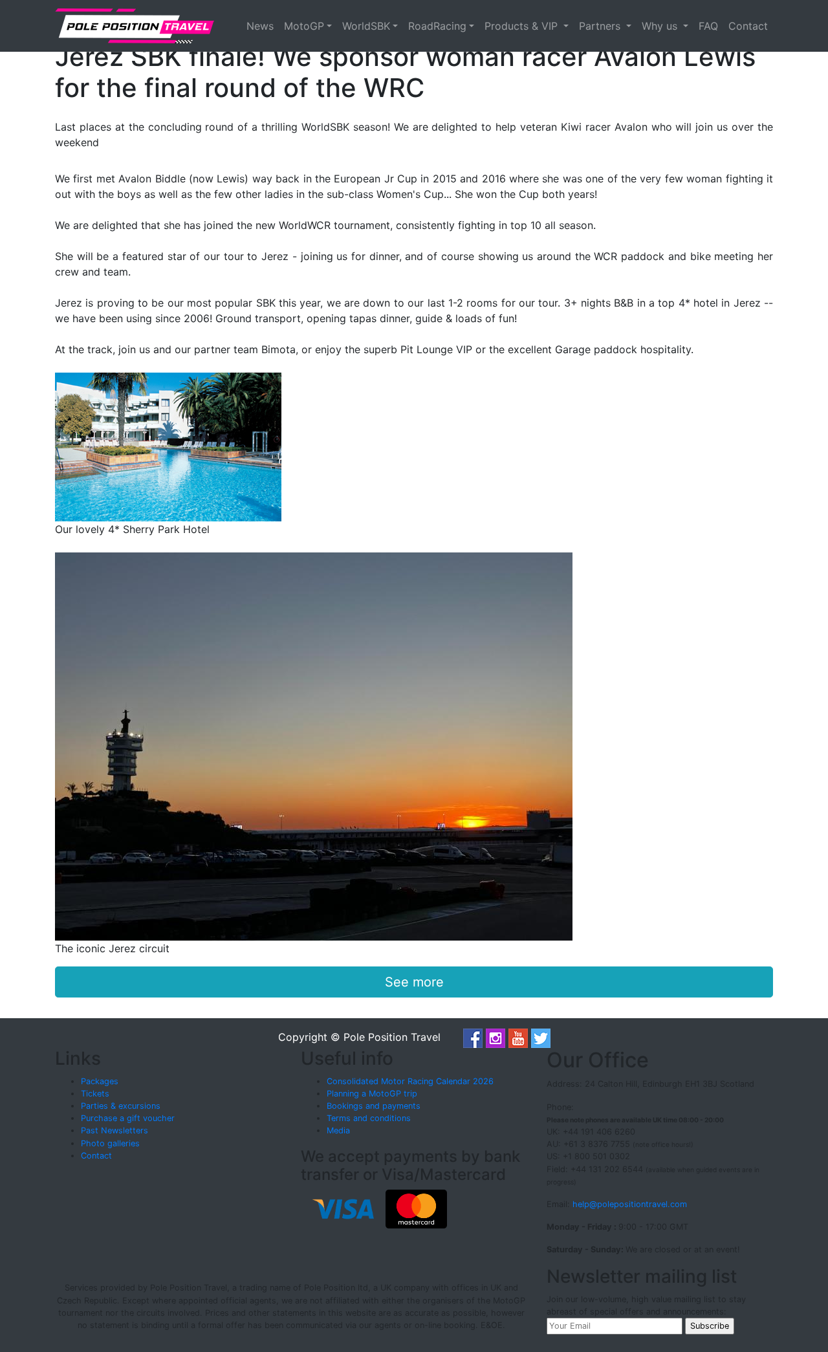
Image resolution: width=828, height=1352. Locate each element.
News (260, 25)
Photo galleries (110, 1143)
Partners (601, 25)
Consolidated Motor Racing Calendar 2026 (410, 1081)
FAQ (708, 25)
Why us (661, 25)
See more (414, 982)
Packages (99, 1081)
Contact (748, 25)
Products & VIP (523, 25)
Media (338, 1130)
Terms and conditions (369, 1118)
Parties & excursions (120, 1106)
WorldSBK (366, 25)
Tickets (95, 1093)
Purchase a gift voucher (128, 1118)
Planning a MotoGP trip (372, 1093)
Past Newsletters (114, 1130)
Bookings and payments (373, 1106)
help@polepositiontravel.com (629, 1204)
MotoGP (304, 25)
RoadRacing (437, 25)
